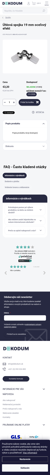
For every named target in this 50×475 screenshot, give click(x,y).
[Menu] (46, 3)
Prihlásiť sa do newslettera (16, 334)
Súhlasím (25, 468)
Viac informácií (30, 452)
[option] (25, 275)
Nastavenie (25, 459)
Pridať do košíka (27, 102)
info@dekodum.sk (15, 364)
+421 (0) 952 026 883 (17, 369)
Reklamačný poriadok (12, 404)
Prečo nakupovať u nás (12, 409)
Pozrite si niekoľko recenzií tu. (25, 253)
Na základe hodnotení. (25, 251)
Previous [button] (5, 273)
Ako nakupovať (9, 400)
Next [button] (44, 273)
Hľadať (43, 11)
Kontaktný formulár (16, 379)
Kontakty (6, 417)
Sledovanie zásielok (11, 413)
